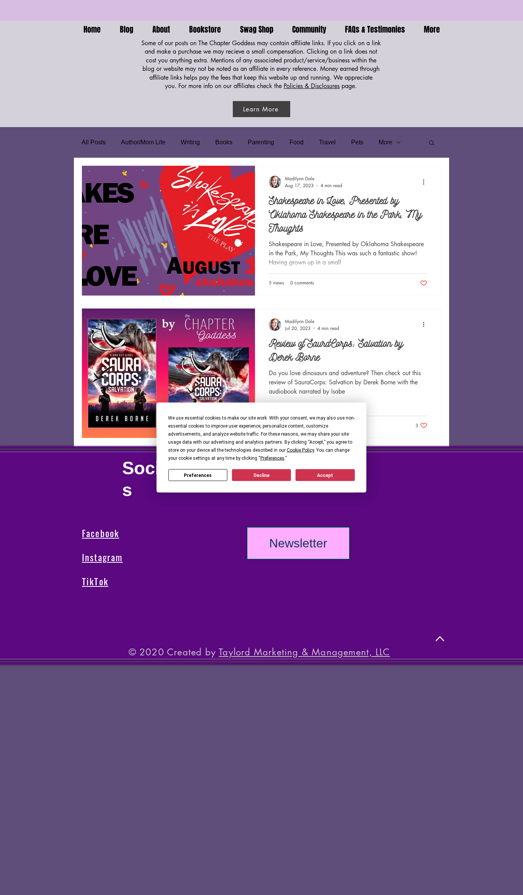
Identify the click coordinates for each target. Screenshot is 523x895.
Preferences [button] (272, 458)
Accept (325, 475)
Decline (261, 475)
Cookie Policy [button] (300, 450)
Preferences (198, 475)
